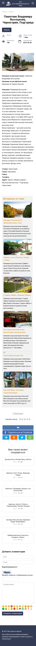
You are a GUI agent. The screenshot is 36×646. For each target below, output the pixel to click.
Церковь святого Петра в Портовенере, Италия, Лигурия (18, 505)
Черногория (18, 414)
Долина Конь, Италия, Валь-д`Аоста (18, 459)
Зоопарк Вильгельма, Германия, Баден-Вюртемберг (18, 521)
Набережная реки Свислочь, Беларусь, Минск (18, 536)
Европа (6, 30)
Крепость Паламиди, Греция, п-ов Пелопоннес (18, 489)
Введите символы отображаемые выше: (17, 575)
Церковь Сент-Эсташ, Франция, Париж (18, 474)
